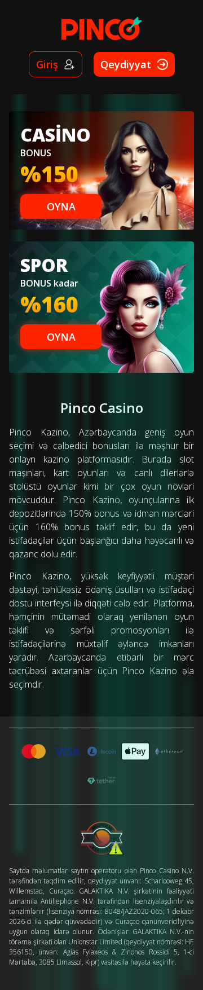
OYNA (61, 206)
